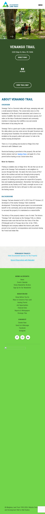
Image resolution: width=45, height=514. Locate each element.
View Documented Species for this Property (22, 256)
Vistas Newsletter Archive (22, 285)
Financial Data (22, 308)
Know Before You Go (22, 297)
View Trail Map (22, 85)
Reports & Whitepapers (22, 311)
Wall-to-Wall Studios (23, 510)
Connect (22, 319)
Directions (22, 57)
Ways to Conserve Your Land (22, 300)
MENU (40, 5)
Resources (22, 294)
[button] (5, 37)
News (22, 280)
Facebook (22, 328)
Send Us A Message (22, 325)
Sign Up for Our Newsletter (22, 288)
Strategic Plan (22, 313)
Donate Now (22, 323)
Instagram (22, 331)
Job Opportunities (22, 305)
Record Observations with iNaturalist (22, 260)
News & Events (22, 276)
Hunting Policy (22, 154)
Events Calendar (22, 282)
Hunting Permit (22, 302)
